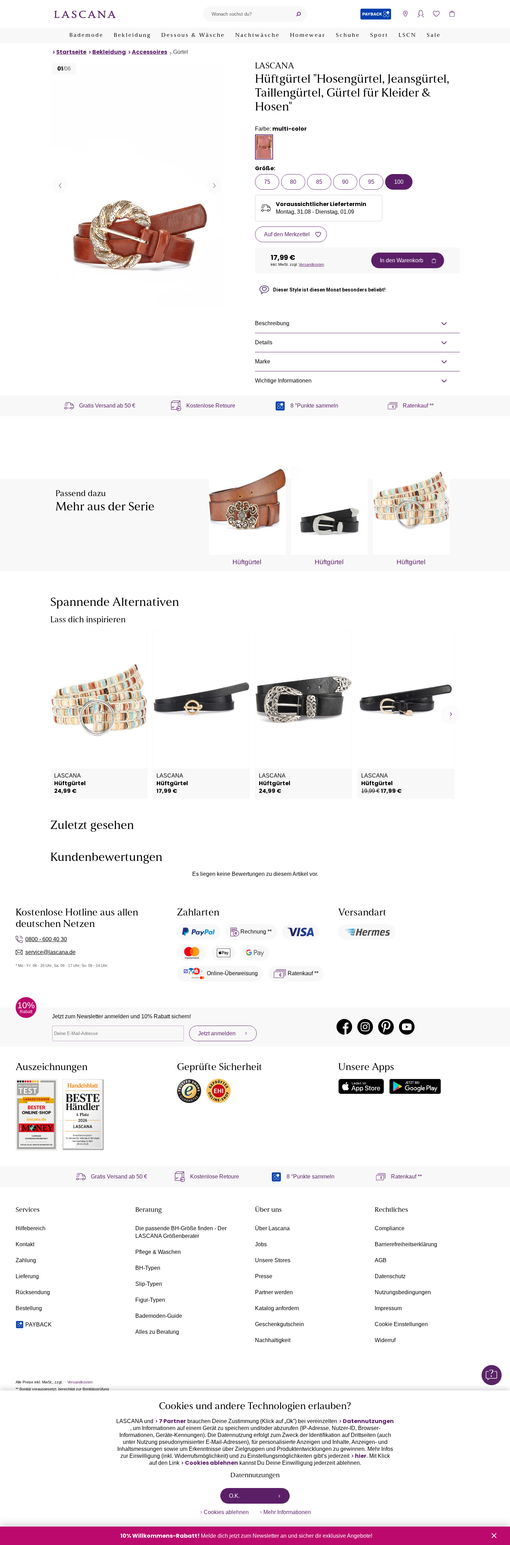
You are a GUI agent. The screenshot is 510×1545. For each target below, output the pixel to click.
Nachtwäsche (257, 35)
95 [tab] (371, 182)
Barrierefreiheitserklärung (406, 1244)
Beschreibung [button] (272, 323)
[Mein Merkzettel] (436, 14)
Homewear (307, 35)
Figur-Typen (150, 1300)
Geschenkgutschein (279, 1324)
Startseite (71, 52)
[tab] (264, 146)
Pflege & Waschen (158, 1252)
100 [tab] (398, 182)
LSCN (407, 35)
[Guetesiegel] (218, 1091)
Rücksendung (33, 1292)
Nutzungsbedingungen (403, 1292)
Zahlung (26, 1260)
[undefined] (444, 502)
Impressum (388, 1308)
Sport (379, 35)
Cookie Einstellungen (401, 1324)
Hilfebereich (30, 1228)
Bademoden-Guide (158, 1316)
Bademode (86, 35)
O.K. (234, 1496)
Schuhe (348, 35)
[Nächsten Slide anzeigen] (214, 185)
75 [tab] (267, 182)
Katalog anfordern (277, 1308)
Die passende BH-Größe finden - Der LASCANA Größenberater (181, 1232)
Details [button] (263, 342)
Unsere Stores (272, 1260)
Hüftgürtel (246, 562)
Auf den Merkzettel (287, 234)
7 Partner (172, 1421)
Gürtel (180, 52)
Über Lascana (272, 1228)
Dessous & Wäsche (193, 35)
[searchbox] (246, 14)
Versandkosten (311, 264)
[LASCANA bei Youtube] (407, 1027)
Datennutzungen (368, 1421)
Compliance (390, 1228)
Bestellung (29, 1308)
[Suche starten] (298, 14)
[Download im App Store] (361, 1086)
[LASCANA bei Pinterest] (386, 1027)
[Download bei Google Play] (415, 1086)
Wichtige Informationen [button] (283, 381)
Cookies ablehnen (211, 1463)
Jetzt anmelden (217, 1033)
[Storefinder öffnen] (405, 14)
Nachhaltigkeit (272, 1340)
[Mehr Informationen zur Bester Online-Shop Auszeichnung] (36, 1115)
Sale (434, 35)
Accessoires (149, 52)
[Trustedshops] (189, 1091)
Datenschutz (390, 1276)
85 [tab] (319, 182)
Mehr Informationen (287, 1512)
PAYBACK (38, 1325)
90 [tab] (345, 182)
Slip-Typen (148, 1284)
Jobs (261, 1244)
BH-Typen (147, 1268)
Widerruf (385, 1340)
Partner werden (274, 1292)
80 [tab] (293, 182)
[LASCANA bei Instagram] (365, 1027)
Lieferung (27, 1276)
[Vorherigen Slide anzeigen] (60, 185)
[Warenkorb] (452, 14)
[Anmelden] (420, 14)
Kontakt (25, 1244)
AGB (380, 1260)
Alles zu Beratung (157, 1332)
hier (360, 1456)
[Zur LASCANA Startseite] (85, 14)
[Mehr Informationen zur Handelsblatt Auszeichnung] (83, 1114)
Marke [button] (262, 361)
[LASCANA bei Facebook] (344, 1027)
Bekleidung (132, 35)
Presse (263, 1276)
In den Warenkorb (401, 260)
